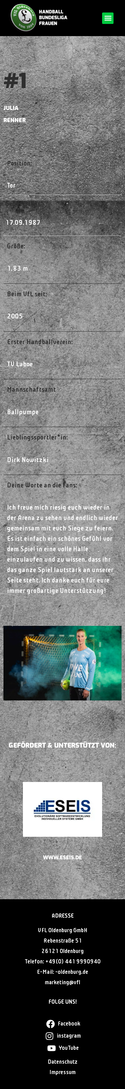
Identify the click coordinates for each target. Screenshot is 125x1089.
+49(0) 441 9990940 (73, 962)
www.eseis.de (62, 857)
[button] (108, 18)
